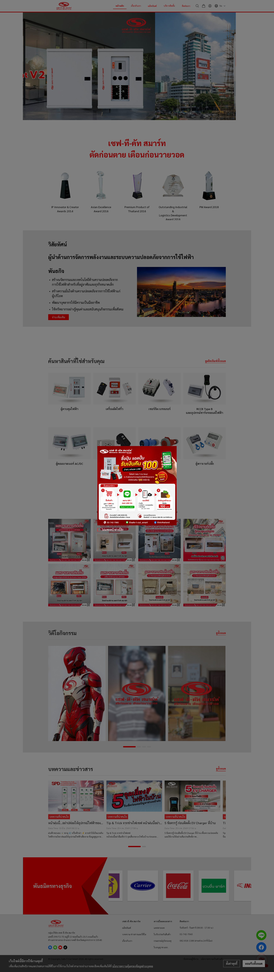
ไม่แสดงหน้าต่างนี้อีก (112, 529)
